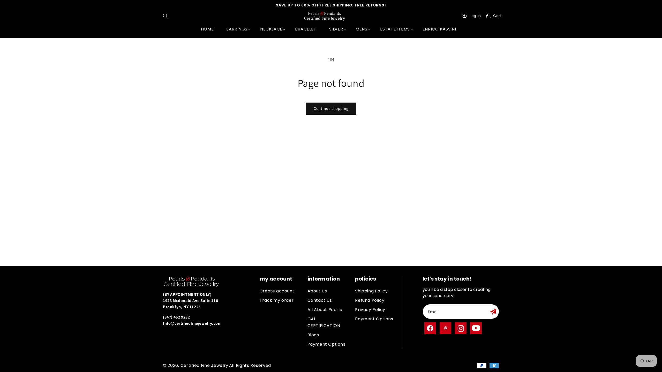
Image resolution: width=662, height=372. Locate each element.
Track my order (277, 300)
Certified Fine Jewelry (204, 365)
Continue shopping (331, 108)
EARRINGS (236, 29)
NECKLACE (271, 29)
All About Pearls (324, 310)
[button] (166, 16)
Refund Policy (369, 300)
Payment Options (326, 344)
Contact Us (319, 300)
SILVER (336, 29)
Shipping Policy (371, 291)
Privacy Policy (370, 310)
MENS (361, 29)
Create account (277, 291)
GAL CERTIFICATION (323, 322)
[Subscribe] (493, 311)
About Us (317, 291)
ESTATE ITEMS (395, 29)
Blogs (313, 335)
